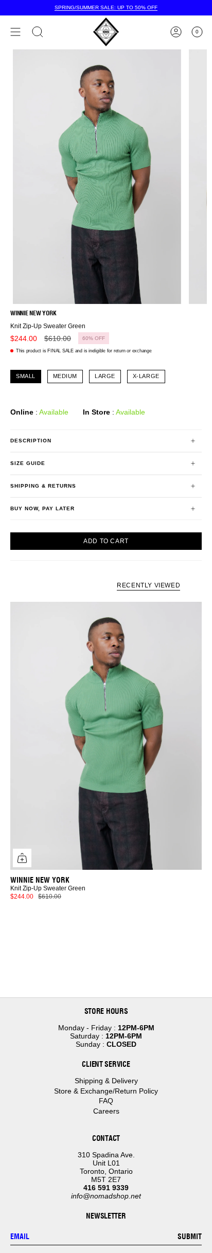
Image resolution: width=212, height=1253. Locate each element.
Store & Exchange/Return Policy (106, 1091)
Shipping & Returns (43, 486)
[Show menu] (15, 31)
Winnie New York (33, 313)
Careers (106, 1111)
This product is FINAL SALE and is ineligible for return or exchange (84, 350)
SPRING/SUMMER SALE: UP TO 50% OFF (106, 7)
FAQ (106, 1101)
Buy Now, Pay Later (42, 508)
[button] (37, 31)
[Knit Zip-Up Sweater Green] (106, 736)
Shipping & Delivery (106, 1081)
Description (30, 440)
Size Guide (27, 463)
